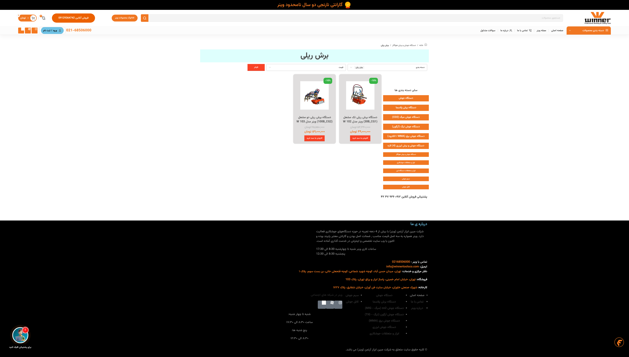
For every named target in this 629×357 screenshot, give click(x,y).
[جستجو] (144, 18)
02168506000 (401, 262)
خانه (421, 45)
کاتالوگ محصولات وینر (124, 18)
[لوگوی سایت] (598, 18)
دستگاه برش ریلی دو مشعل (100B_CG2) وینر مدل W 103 (314, 119)
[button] (360, 138)
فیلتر (256, 67)
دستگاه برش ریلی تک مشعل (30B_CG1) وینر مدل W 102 (360, 119)
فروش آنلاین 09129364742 (73, 18)
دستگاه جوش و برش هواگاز (404, 45)
